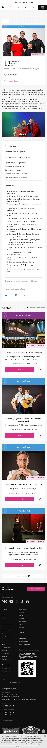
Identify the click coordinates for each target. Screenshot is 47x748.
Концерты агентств (36, 308)
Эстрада (16, 81)
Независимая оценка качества (28, 650)
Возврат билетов (6, 627)
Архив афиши (21, 627)
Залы (3, 644)
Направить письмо (36, 589)
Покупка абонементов (7, 624)
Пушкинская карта (6, 630)
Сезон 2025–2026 (6, 671)
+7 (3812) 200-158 (8, 712)
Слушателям (6, 615)
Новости (20, 624)
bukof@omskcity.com (9, 689)
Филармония (22, 609)
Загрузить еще (22, 576)
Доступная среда (6, 633)
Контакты (21, 633)
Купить (18, 369)
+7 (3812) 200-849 (8, 706)
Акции (3, 618)
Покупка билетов (6, 621)
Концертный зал (6, 647)
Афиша (4, 609)
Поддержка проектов (23, 641)
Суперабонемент (6, 674)
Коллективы (21, 612)
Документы (21, 618)
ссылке (31, 658)
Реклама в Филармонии (24, 644)
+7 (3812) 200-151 (8, 714)
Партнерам (22, 638)
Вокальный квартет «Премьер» (15, 152)
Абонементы (6, 665)
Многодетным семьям (7, 636)
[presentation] (43, 731)
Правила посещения (6, 639)
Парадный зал (5, 656)
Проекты (20, 615)
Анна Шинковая (10, 157)
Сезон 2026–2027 (6, 668)
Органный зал (5, 650)
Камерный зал (5, 653)
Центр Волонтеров (22, 621)
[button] (20, 134)
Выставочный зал (6, 659)
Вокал (11, 81)
